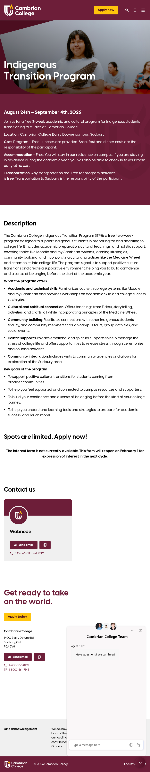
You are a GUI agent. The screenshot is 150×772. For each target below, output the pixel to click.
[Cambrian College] (22, 10)
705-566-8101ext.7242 (29, 553)
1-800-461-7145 (16, 669)
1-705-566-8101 (19, 665)
